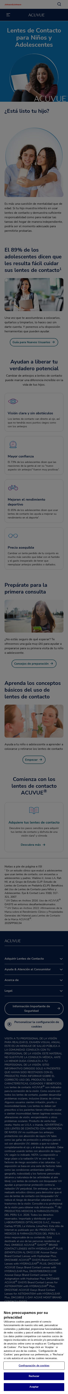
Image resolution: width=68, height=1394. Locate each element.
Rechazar (34, 1376)
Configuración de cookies (34, 1365)
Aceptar (34, 1387)
